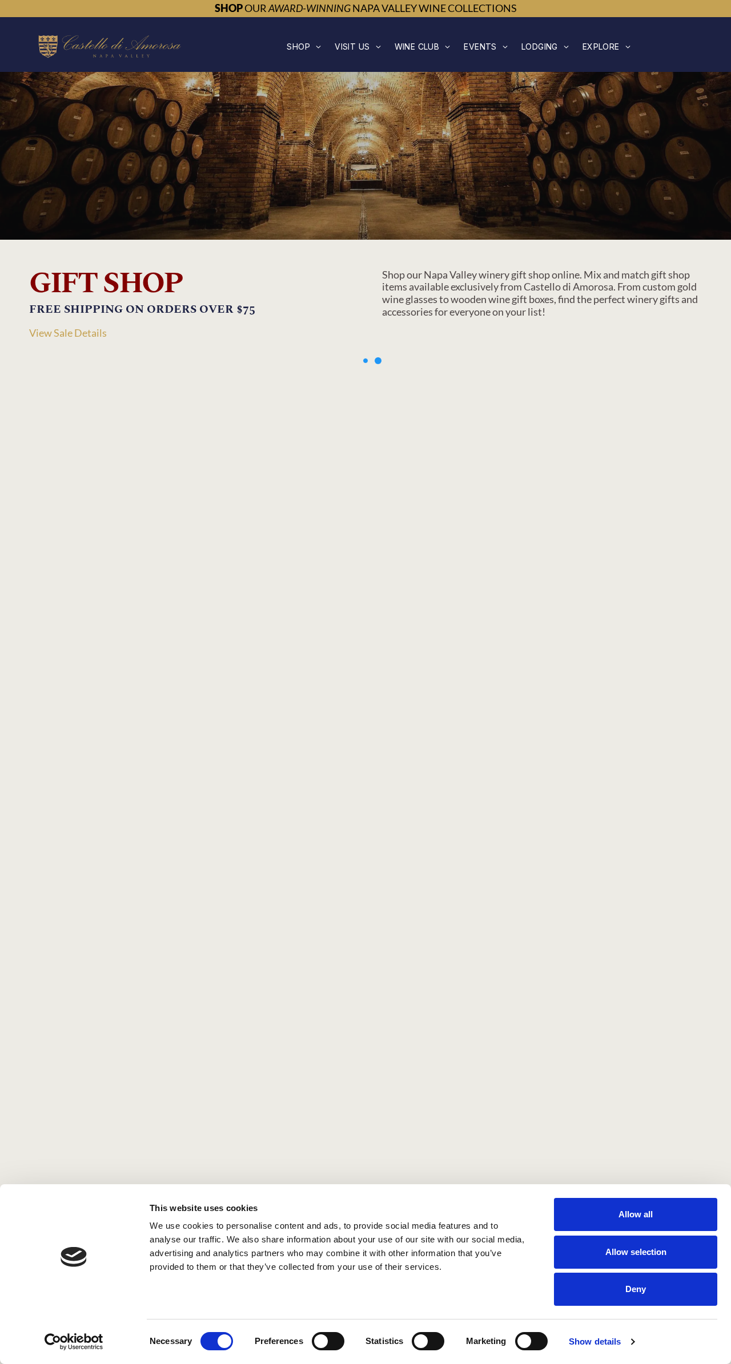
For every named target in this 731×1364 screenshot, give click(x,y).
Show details (595, 1341)
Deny (635, 1289)
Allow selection (635, 1252)
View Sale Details (68, 332)
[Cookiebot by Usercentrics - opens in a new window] (74, 1341)
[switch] (328, 1341)
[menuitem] (304, 47)
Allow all (635, 1214)
